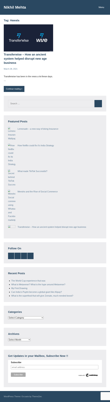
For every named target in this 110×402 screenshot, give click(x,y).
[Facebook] (24, 256)
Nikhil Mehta (15, 7)
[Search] (98, 103)
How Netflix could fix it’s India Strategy (36, 145)
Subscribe (16, 362)
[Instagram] (30, 256)
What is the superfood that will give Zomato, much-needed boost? (42, 296)
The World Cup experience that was (28, 281)
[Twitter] (17, 256)
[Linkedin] (11, 256)
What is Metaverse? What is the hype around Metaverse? (38, 284)
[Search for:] (50, 103)
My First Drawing (19, 288)
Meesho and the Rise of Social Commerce (38, 191)
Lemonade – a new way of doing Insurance (38, 129)
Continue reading (13, 89)
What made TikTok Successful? (32, 171)
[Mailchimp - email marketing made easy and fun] (88, 377)
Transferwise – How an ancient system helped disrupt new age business (25, 58)
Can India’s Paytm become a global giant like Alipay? (36, 292)
